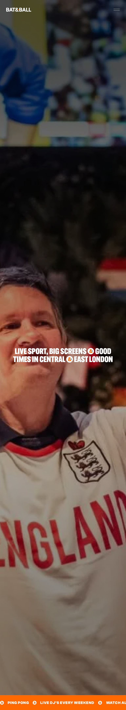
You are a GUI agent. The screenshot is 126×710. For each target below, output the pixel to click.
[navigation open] (117, 10)
